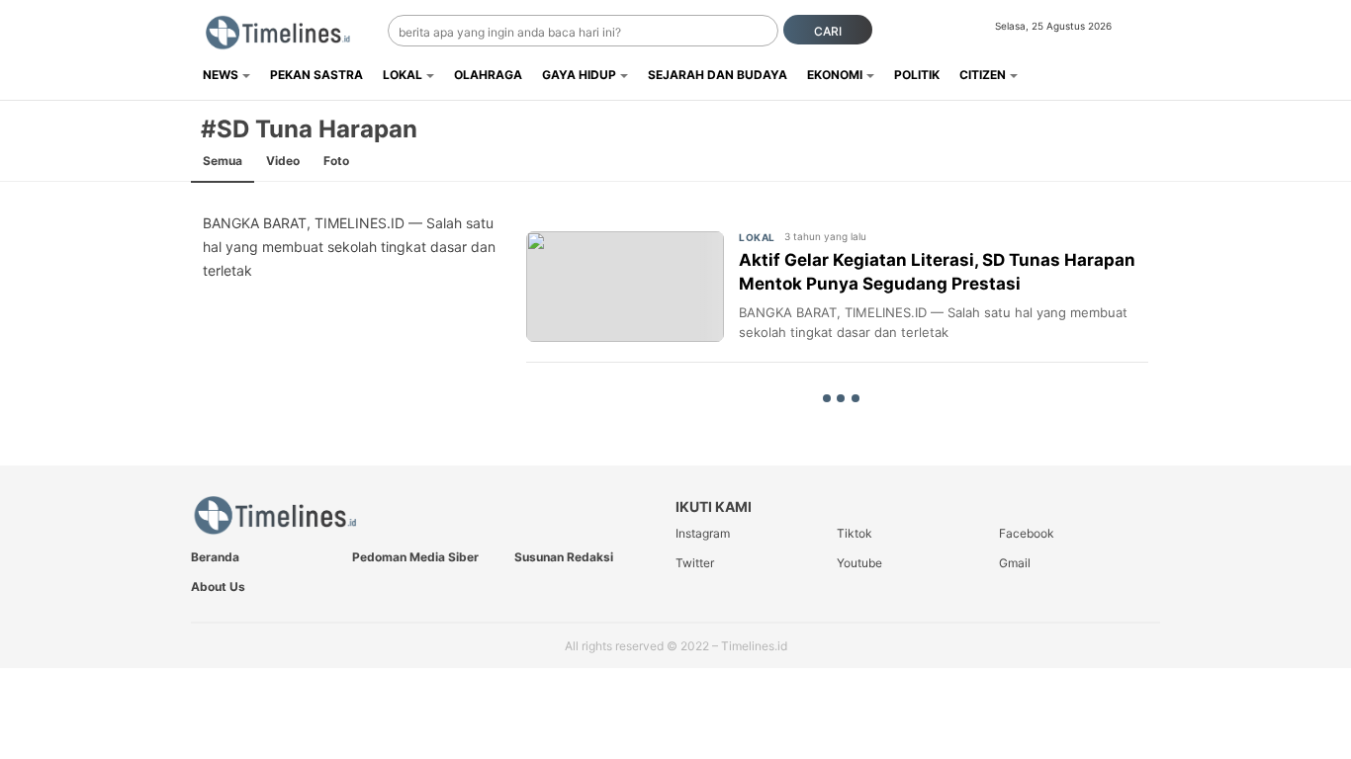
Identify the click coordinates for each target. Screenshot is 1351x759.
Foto (336, 160)
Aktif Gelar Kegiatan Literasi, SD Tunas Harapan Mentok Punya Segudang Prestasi (937, 272)
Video (283, 160)
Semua (222, 160)
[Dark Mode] (1147, 31)
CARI (828, 31)
